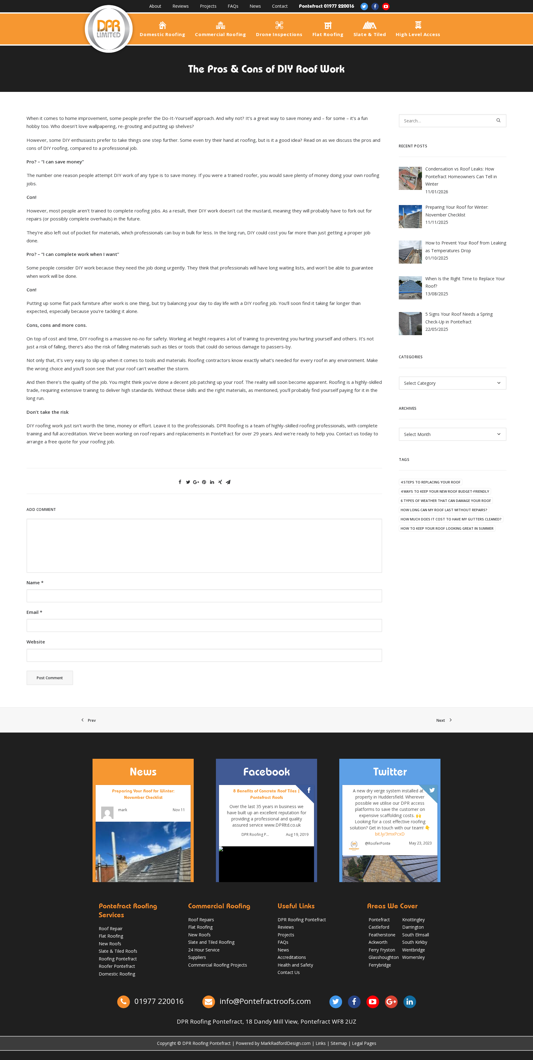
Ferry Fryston (382, 950)
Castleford (379, 927)
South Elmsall (415, 935)
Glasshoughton (384, 957)
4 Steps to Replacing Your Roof (431, 482)
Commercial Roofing (220, 34)
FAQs (233, 6)
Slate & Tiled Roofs (118, 951)
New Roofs (110, 944)
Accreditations (292, 957)
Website (36, 642)
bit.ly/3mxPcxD (390, 834)
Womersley (413, 957)
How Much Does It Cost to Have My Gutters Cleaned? (451, 519)
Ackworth (378, 942)
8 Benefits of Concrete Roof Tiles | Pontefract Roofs (266, 794)
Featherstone (382, 935)
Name (35, 582)
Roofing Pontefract (118, 959)
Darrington (413, 927)
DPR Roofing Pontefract (256, 834)
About (155, 6)
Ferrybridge (380, 965)
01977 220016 (158, 1001)
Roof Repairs (201, 919)
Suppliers (197, 957)
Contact (280, 6)
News (255, 6)
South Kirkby (414, 942)
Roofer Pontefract (117, 966)
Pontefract (379, 919)
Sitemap (339, 1043)
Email (34, 612)
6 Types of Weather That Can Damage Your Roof (446, 500)
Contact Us (289, 972)
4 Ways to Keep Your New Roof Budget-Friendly (445, 491)
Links (321, 1043)
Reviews (180, 6)
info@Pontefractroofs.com (265, 1001)
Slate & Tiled (369, 34)
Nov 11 (179, 809)
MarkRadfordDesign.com (286, 1043)
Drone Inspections (279, 34)
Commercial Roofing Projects (217, 965)
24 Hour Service (204, 950)
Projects (208, 6)
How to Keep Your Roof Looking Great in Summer (447, 528)
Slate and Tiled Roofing (211, 942)
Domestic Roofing (162, 34)
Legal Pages (364, 1043)
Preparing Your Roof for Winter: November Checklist (143, 794)
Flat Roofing (328, 34)
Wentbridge (413, 950)
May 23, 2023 (420, 843)
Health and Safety (295, 965)
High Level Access (418, 34)
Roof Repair (110, 928)
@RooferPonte (377, 843)
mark (122, 809)
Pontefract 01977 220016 (326, 6)
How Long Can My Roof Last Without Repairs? (444, 509)
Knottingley (413, 919)
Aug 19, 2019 (297, 834)
